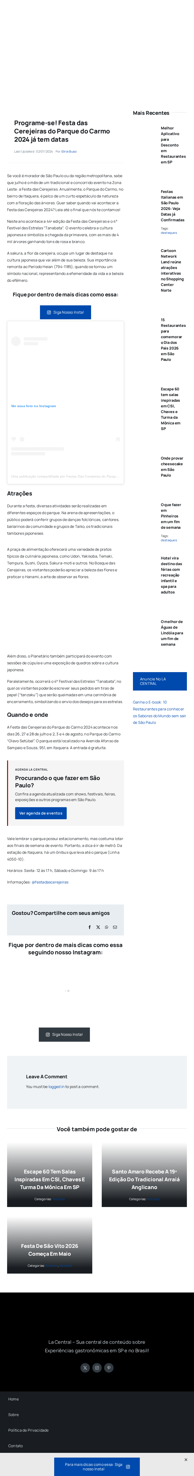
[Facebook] (89, 927)
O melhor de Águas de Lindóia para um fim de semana (172, 633)
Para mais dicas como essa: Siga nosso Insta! (93, 1467)
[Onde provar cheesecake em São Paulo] (144, 456)
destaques (169, 232)
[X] (98, 927)
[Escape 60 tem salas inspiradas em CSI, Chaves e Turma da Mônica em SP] (144, 387)
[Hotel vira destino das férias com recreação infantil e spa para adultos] (144, 556)
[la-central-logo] (97, 9)
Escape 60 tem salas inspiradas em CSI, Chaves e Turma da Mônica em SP (49, 1179)
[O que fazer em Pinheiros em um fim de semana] (144, 502)
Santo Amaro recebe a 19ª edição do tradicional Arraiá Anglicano (144, 1179)
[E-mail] (115, 927)
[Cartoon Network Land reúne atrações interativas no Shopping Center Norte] (144, 248)
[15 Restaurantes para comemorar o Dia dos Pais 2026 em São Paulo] (144, 317)
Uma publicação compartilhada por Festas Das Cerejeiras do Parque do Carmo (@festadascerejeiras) (90, 476)
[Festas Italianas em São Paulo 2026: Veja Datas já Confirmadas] (144, 189)
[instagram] (97, 1368)
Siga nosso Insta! (68, 312)
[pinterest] (109, 1368)
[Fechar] (186, 1460)
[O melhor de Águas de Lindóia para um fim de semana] (144, 619)
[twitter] (85, 1368)
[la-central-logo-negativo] (97, 1313)
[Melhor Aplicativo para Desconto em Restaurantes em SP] (144, 126)
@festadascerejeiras (50, 882)
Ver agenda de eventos (40, 813)
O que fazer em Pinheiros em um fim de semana (171, 516)
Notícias (59, 1199)
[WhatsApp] (107, 927)
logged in (56, 1086)
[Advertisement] (97, 64)
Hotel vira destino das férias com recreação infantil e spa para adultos (171, 575)
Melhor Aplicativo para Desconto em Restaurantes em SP (173, 145)
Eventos (52, 1265)
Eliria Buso (69, 151)
